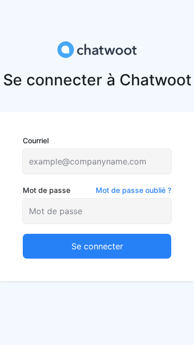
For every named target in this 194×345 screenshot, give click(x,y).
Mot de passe (97, 190)
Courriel (36, 140)
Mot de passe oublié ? (133, 190)
